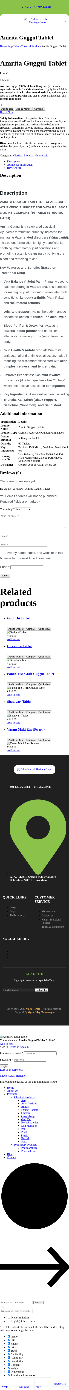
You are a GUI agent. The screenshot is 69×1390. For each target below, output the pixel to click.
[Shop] (3, 1381)
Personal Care (29, 1151)
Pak (23, 1128)
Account (24, 1386)
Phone (5, 567)
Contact (11, 1157)
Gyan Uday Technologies (41, 1012)
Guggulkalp (41, 155)
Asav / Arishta (29, 1103)
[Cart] (37, 1381)
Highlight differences (23, 1321)
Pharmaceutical (29, 1147)
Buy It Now (6, 112)
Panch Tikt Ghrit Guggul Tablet (30, 674)
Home (10, 1087)
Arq (23, 1100)
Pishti (24, 1131)
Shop (5, 1386)
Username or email (11, 1053)
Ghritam (25, 1112)
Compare (38, 108)
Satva (24, 1141)
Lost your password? (11, 1069)
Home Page (6, 46)
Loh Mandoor (29, 1125)
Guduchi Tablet (18, 618)
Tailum (17, 46)
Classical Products (31, 46)
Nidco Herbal (33, 1009)
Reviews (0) (14, 167)
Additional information (20, 164)
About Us (12, 1090)
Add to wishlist (23, 108)
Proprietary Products (25, 1144)
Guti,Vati (26, 1119)
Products (12, 1093)
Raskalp (25, 1138)
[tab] (38, 161)
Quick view (44, 629)
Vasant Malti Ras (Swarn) (26, 729)
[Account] (20, 1381)
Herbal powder (29, 1122)
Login (4, 1066)
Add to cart (7, 108)
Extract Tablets (29, 1109)
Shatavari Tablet (19, 701)
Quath (24, 1135)
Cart (38, 1386)
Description (13, 161)
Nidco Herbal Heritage (12, 1075)
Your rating (7, 509)
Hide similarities (20, 1317)
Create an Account (19, 1046)
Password (6, 1059)
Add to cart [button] (13, 639)
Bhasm (25, 1106)
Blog (10, 1154)
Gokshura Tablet (19, 646)
